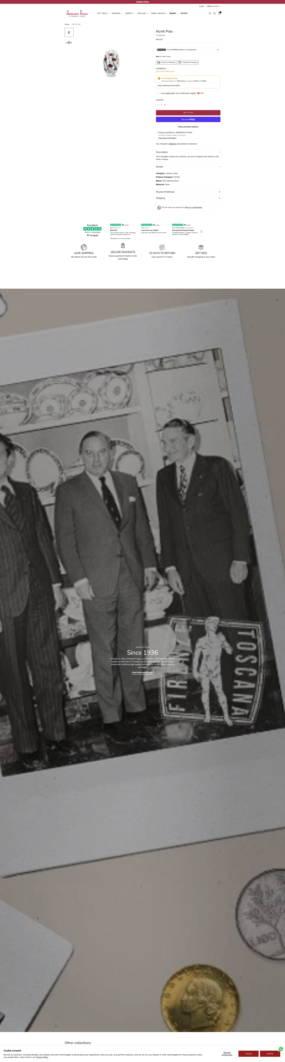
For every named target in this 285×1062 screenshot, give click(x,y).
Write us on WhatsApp (193, 207)
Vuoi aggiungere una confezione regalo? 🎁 (182, 93)
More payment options (188, 126)
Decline (270, 1054)
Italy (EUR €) (214, 6)
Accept (248, 1054)
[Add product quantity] (165, 104)
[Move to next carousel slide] (218, 276)
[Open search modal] (210, 13)
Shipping (172, 144)
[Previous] (123, 2)
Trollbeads (160, 35)
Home (67, 24)
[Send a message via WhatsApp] (281, 1049)
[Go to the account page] (214, 13)
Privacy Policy (42, 1057)
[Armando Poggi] (77, 13)
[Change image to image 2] (69, 42)
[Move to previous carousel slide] (213, 277)
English (201, 6)
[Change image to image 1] (69, 32)
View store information (167, 138)
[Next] (161, 2)
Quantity (160, 100)
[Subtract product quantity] (158, 104)
